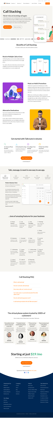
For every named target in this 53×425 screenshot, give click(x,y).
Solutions (17, 393)
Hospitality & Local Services (43, 396)
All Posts (5, 400)
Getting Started (31, 387)
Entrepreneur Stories (8, 404)
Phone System (6, 408)
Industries (18, 391)
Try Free (47, 3)
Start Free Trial (7, 27)
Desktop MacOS (7, 389)
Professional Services (44, 387)
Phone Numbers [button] (26, 3)
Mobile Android (6, 387)
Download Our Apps (7, 384)
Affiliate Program (31, 393)
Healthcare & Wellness (44, 391)
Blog (17, 389)
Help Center (30, 385)
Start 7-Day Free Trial (26, 158)
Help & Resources (30, 384)
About (17, 387)
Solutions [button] (19, 3)
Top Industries (44, 383)
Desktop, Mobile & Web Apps (32, 390)
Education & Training (44, 402)
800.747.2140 (32, 370)
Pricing (39, 3)
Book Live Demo (17, 27)
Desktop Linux (6, 393)
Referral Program (31, 395)
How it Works (34, 3)
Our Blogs (6, 398)
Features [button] (13, 3)
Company (18, 383)
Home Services (43, 385)
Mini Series (6, 402)
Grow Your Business (7, 406)
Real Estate (42, 389)
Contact (17, 385)
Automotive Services (44, 400)
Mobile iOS (6, 385)
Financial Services (43, 393)
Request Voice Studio (32, 391)
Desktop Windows (7, 391)
